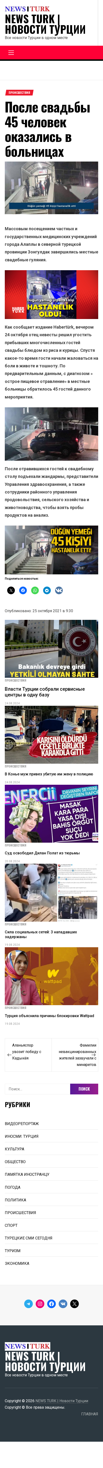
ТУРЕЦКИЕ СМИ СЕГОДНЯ (28, 1238)
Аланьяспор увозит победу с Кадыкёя (26, 1051)
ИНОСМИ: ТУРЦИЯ (22, 1136)
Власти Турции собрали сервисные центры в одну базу (45, 692)
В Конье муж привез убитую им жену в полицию (49, 774)
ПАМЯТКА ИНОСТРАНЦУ (27, 1174)
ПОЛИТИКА (15, 1200)
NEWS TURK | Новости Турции (45, 23)
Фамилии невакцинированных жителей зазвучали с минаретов (77, 1055)
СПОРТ (11, 1225)
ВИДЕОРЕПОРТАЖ (22, 1123)
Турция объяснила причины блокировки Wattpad (49, 1016)
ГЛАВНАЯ (89, 1414)
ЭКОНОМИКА (17, 1263)
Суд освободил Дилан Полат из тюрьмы (42, 853)
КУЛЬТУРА (14, 1149)
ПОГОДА (12, 1187)
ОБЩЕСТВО (15, 1162)
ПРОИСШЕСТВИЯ (19, 92)
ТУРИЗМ (12, 1251)
